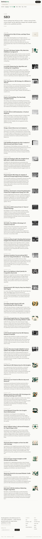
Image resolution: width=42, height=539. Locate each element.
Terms (5, 536)
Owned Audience (29, 527)
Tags (22, 6)
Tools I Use (36, 523)
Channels (7, 6)
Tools (17, 6)
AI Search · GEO (28, 521)
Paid (26, 525)
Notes (20, 6)
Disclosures (9, 536)
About (25, 6)
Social (27, 523)
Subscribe (38, 1)
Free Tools (12, 6)
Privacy (2, 536)
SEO (26, 519)
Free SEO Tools (37, 521)
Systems (2, 6)
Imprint (13, 536)
